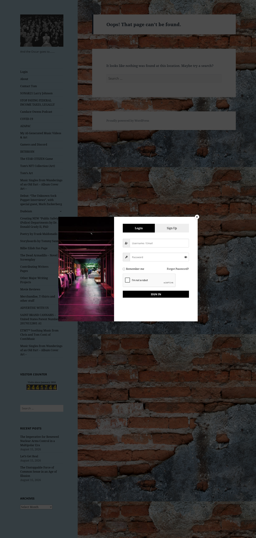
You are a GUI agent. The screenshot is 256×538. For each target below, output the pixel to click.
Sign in (156, 294)
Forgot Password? (178, 268)
